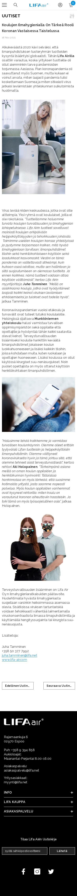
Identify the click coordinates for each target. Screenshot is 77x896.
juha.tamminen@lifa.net (19, 655)
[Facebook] (23, 871)
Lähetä (62, 851)
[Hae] (15, 5)
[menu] (4, 5)
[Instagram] (37, 871)
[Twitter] (51, 871)
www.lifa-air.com (14, 660)
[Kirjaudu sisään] (60, 4)
